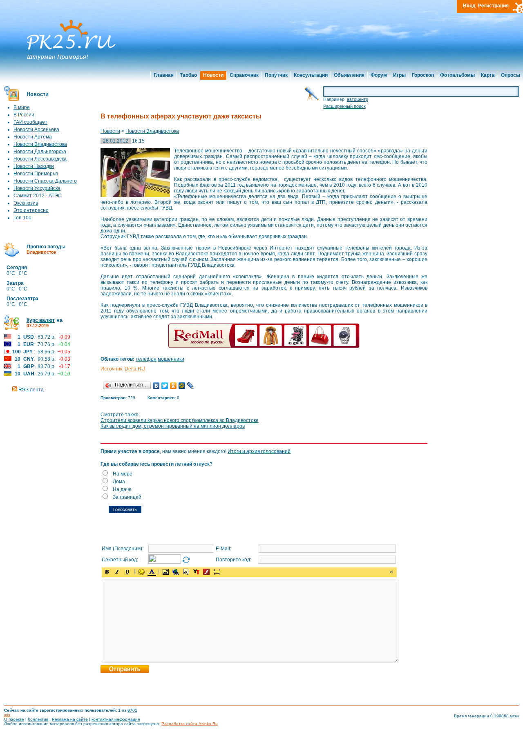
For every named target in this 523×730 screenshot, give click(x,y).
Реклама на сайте (70, 719)
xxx (7, 714)
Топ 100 (22, 218)
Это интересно (31, 210)
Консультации (311, 75)
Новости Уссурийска (36, 188)
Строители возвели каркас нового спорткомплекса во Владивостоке (180, 420)
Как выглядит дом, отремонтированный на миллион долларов (173, 426)
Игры (399, 75)
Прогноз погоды (46, 247)
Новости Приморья (35, 173)
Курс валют (41, 320)
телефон (146, 359)
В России (23, 115)
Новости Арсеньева (36, 129)
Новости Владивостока (40, 144)
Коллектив (38, 719)
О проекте (14, 719)
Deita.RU (135, 369)
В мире (21, 107)
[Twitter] (165, 385)
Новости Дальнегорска (39, 151)
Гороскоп (423, 75)
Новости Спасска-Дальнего (45, 181)
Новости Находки (33, 166)
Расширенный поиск (344, 106)
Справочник (244, 75)
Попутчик (276, 75)
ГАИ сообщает (30, 122)
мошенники (171, 359)
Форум (379, 75)
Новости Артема (32, 137)
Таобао (188, 75)
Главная (164, 75)
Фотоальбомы (457, 75)
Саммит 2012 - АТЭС (37, 196)
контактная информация (116, 719)
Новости (213, 75)
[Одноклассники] (173, 385)
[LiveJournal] (190, 385)
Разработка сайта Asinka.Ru (189, 723)
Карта (488, 75)
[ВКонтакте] (156, 385)
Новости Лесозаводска (40, 159)
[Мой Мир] (182, 385)
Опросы (510, 75)
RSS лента (31, 390)
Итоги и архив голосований (259, 451)
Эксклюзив (25, 203)
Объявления (349, 75)
